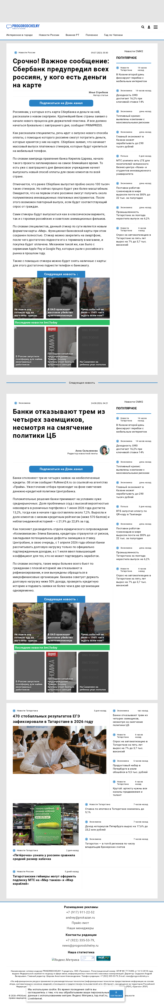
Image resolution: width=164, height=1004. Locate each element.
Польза (124, 156)
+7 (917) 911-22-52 (80, 912)
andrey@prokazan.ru (80, 917)
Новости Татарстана (126, 69)
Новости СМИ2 (133, 51)
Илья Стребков (98, 92)
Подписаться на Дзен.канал (61, 103)
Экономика (126, 90)
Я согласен (116, 994)
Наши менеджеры (80, 928)
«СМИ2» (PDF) (124, 986)
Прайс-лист (80, 923)
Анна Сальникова (86, 450)
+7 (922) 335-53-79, (80, 940)
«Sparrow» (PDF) (140, 986)
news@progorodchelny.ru (80, 945)
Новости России (27, 52)
